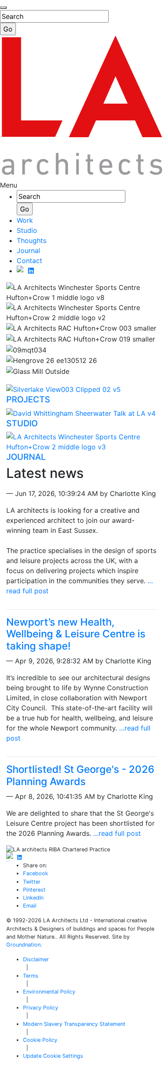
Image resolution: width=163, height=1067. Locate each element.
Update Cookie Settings (53, 1056)
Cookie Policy (40, 1040)
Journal (28, 250)
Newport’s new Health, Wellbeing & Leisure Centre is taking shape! (75, 634)
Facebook (35, 873)
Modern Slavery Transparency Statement (74, 1024)
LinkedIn (33, 898)
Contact (29, 260)
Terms (30, 976)
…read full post (117, 833)
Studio (27, 230)
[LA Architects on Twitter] (21, 270)
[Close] (3, 7)
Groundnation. (24, 945)
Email (29, 906)
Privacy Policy (40, 1007)
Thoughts (31, 240)
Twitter (32, 882)
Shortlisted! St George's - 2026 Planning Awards (80, 775)
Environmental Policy (49, 992)
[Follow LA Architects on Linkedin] (31, 270)
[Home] (81, 175)
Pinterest (34, 890)
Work (25, 220)
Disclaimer (36, 959)
